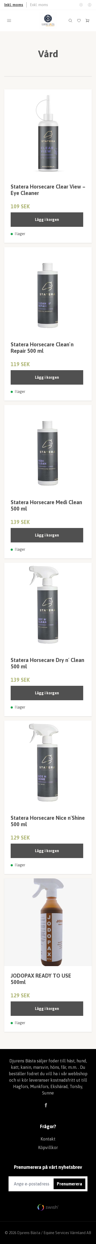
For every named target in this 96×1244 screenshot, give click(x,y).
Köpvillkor (48, 1147)
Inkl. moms (13, 5)
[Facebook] (46, 1105)
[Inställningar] (81, 5)
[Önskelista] (79, 20)
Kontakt (48, 1138)
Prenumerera (69, 1183)
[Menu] (9, 20)
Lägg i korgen (47, 219)
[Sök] (70, 20)
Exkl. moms (39, 5)
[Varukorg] (87, 20)
